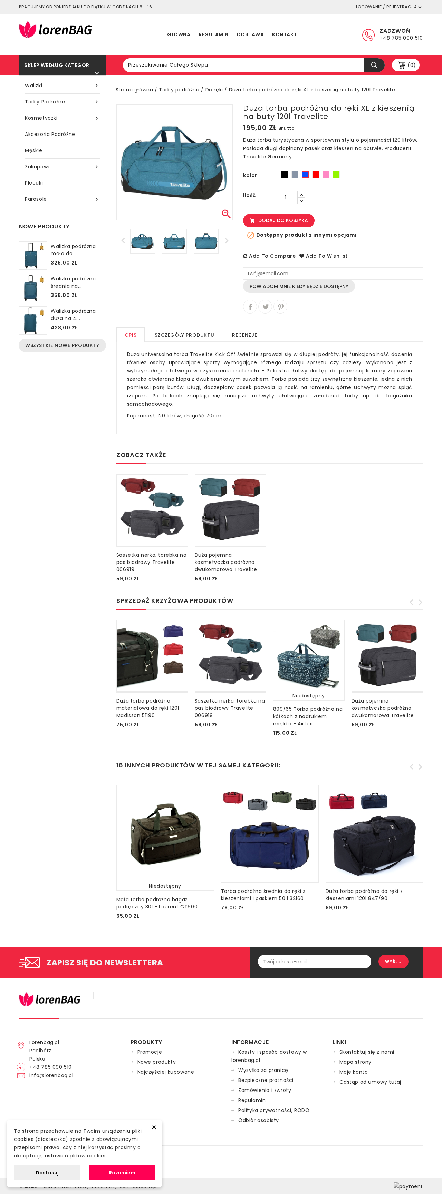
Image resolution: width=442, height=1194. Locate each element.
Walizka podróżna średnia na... (73, 282)
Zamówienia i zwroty (264, 1090)
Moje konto (353, 1071)
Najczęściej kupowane (165, 1071)
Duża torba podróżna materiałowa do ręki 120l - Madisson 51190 (150, 708)
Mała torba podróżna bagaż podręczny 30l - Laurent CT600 (157, 903)
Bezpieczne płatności (266, 1080)
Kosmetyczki (62, 118)
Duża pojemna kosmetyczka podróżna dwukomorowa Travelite (226, 562)
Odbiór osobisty (258, 1120)
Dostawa (250, 34)
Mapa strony (355, 1061)
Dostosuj (47, 1172)
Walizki (62, 85)
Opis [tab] (130, 334)
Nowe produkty (156, 1061)
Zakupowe (62, 166)
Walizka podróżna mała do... (73, 250)
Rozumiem (122, 1172)
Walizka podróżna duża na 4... (73, 315)
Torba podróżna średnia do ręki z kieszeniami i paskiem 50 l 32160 (263, 895)
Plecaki (34, 182)
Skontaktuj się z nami (367, 1051)
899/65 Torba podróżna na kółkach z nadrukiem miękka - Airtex (308, 716)
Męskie (33, 150)
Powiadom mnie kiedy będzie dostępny (299, 286)
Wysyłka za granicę (263, 1070)
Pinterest (280, 306)
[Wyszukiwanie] (374, 65)
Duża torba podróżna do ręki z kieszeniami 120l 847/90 (364, 895)
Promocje (149, 1051)
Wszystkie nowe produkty (62, 345)
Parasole (62, 199)
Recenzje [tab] (244, 334)
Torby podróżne (62, 102)
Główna (178, 34)
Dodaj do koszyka (279, 220)
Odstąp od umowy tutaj (370, 1081)
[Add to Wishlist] (118, 576)
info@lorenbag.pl (51, 1075)
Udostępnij (250, 306)
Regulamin (214, 34)
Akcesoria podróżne (50, 134)
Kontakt (284, 34)
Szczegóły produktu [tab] (184, 334)
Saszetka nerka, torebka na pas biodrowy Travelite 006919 (151, 562)
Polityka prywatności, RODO (274, 1110)
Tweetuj (265, 306)
